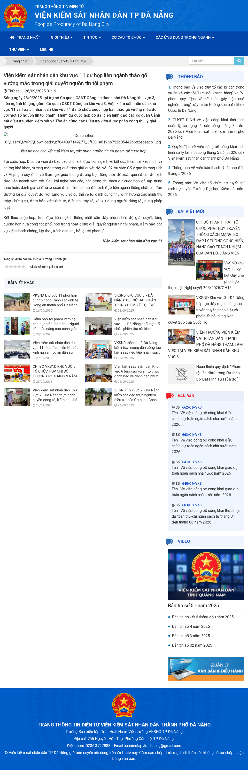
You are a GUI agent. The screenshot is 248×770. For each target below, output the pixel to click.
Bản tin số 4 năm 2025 (191, 626)
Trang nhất (28, 37)
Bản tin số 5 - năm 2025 (193, 605)
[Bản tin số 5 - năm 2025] (206, 574)
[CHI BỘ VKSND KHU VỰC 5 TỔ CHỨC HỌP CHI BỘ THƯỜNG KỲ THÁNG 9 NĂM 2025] (17, 373)
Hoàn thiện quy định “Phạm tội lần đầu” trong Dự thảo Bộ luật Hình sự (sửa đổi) (218, 372)
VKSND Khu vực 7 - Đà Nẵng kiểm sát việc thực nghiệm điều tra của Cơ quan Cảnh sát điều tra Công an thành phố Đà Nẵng (136, 400)
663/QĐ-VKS (192, 435)
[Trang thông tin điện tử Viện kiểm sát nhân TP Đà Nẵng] (15, 15)
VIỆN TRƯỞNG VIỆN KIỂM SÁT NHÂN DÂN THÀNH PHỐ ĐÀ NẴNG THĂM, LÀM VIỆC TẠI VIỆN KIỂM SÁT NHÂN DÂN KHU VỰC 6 (205, 344)
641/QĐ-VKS (192, 462)
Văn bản (186, 396)
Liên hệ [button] (46, 49)
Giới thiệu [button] (60, 37)
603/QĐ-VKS (192, 505)
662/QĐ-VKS (192, 407)
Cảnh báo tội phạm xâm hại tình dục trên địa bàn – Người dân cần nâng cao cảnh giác (56, 324)
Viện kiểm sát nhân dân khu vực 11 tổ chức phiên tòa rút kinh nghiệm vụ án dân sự (55, 348)
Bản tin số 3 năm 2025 (191, 636)
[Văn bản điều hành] (206, 668)
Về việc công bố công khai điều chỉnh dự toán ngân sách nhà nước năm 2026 (204, 419)
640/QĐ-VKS (192, 484)
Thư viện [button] (18, 49)
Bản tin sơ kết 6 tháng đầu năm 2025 (203, 617)
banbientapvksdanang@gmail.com (152, 745)
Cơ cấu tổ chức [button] (127, 37)
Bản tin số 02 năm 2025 (192, 645)
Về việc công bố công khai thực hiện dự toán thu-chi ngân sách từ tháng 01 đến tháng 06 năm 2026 (206, 516)
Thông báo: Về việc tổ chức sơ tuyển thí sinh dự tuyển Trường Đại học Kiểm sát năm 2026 (206, 189)
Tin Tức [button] (90, 37)
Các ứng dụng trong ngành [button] (184, 37)
